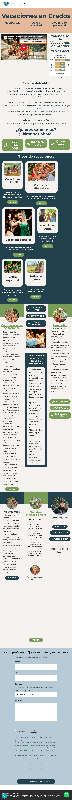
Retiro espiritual (12, 278)
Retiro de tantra (35, 278)
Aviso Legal (26, 797)
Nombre (18, 661)
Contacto (19, 797)
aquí (47, 758)
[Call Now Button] (4, 796)
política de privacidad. (30, 750)
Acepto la (21, 731)
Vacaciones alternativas (42, 186)
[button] (51, 65)
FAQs (14, 797)
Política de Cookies (49, 797)
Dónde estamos (7, 797)
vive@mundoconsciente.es (46, 753)
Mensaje (18, 700)
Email (17, 673)
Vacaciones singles (18, 239)
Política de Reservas (62, 797)
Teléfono (19, 684)
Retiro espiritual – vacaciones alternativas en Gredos (44, 795)
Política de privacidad (36, 797)
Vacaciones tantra (47, 227)
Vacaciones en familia (12, 181)
